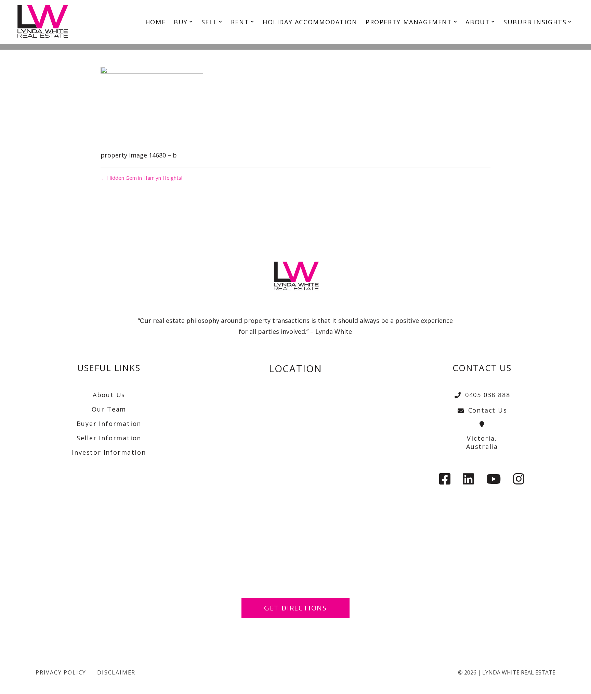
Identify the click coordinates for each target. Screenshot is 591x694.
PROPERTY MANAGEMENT (409, 22)
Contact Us (487, 410)
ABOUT (477, 22)
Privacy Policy (61, 672)
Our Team (109, 409)
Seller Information (109, 438)
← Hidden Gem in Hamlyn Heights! (141, 177)
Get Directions (295, 608)
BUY (181, 22)
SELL (209, 22)
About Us (109, 395)
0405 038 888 (487, 395)
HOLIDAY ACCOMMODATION (310, 22)
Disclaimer (116, 672)
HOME (155, 22)
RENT (240, 22)
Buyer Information (109, 423)
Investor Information (109, 452)
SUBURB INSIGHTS (534, 22)
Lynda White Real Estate (518, 672)
